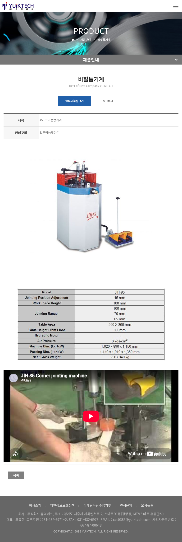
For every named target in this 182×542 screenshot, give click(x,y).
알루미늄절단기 (74, 101)
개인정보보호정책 (62, 505)
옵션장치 (107, 101)
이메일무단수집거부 (97, 505)
